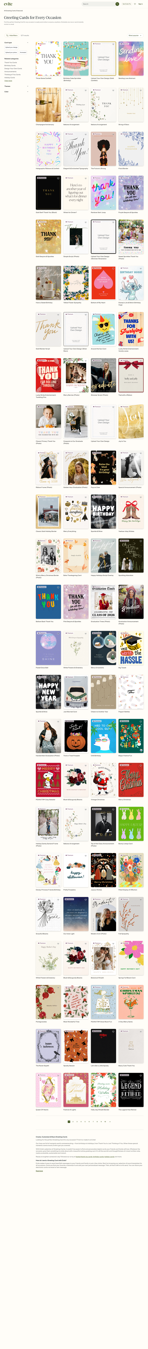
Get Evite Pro (127, 4)
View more (8, 81)
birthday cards (98, 1157)
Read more (39, 1171)
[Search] (117, 4)
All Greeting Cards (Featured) (13, 11)
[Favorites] (135, 4)
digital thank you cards (84, 1157)
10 (105, 1122)
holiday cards (109, 1157)
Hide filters (13, 35)
